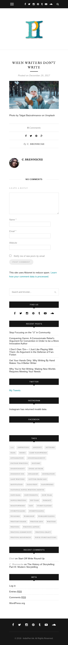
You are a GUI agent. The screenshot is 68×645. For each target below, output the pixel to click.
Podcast (47, 500)
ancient (37, 447)
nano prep (32, 484)
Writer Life (36, 522)
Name (12, 219)
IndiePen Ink (17, 474)
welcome (15, 516)
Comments (34, 127)
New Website (31, 495)
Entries (15, 591)
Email (12, 231)
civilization (17, 458)
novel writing (18, 500)
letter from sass (38, 479)
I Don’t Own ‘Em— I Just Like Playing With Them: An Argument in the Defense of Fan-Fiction (31, 352)
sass (31, 506)
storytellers (18, 511)
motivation (17, 484)
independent (18, 469)
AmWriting (23, 447)
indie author (36, 469)
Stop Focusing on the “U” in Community (30, 332)
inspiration (48, 474)
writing (15, 527)
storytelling (36, 511)
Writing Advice (31, 527)
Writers (51, 522)
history (36, 463)
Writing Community (21, 532)
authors (50, 447)
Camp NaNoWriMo (38, 453)
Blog (13, 453)
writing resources (21, 537)
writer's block (18, 522)
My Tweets (14, 390)
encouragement (36, 458)
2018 (12, 447)
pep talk (34, 500)
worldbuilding (46, 516)
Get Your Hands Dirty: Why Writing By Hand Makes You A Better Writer (32, 361)
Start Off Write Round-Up (31, 558)
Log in (12, 585)
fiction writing (19, 463)
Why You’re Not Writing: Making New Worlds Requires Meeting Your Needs (32, 370)
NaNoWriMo (47, 484)
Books (22, 453)
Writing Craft (43, 532)
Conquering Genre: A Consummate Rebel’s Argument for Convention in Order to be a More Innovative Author (34, 341)
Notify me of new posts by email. (29, 256)
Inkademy (33, 474)
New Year (47, 495)
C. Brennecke (36, 144)
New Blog (15, 495)
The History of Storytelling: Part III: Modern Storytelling (32, 565)
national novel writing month (27, 490)
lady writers (18, 479)
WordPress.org (17, 603)
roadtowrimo (18, 506)
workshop (29, 516)
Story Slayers (44, 506)
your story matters (45, 537)
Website (13, 243)
